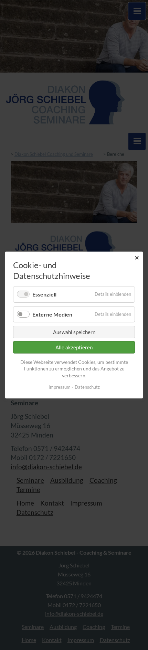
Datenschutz (87, 386)
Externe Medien (52, 314)
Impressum (60, 386)
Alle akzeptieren (74, 347)
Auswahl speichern (74, 332)
